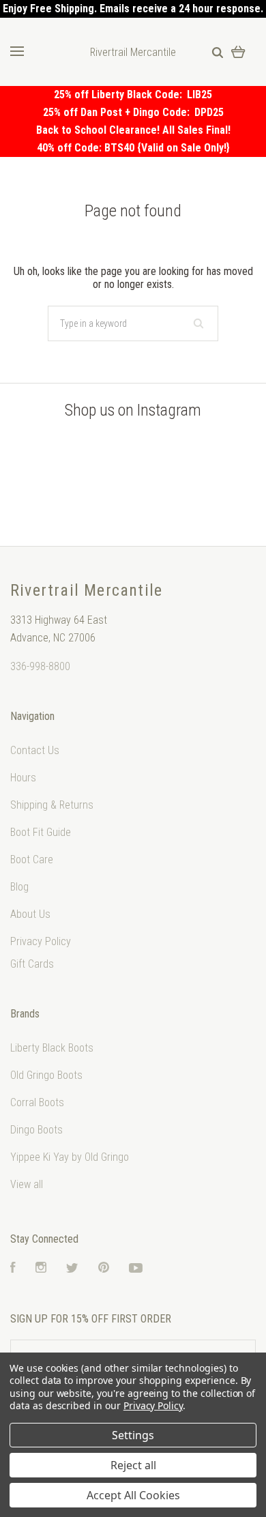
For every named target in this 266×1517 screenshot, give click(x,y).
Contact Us (34, 750)
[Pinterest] (103, 1268)
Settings (133, 1435)
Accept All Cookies (133, 1495)
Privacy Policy (40, 941)
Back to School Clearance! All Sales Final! (133, 130)
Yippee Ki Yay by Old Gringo (69, 1157)
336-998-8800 (40, 666)
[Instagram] (40, 1268)
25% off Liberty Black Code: (120, 94)
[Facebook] (13, 1268)
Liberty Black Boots (51, 1047)
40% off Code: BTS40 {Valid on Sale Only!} (133, 147)
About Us (30, 914)
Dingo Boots (36, 1129)
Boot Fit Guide (40, 832)
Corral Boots (37, 1102)
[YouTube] (136, 1268)
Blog (19, 886)
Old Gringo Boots (46, 1075)
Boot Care (31, 859)
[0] (238, 51)
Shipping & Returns (51, 804)
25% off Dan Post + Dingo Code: (118, 112)
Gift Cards (32, 963)
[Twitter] (72, 1268)
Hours (23, 777)
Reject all (133, 1465)
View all (26, 1184)
